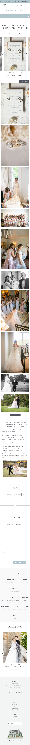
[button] (26, 16)
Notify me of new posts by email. (10, 558)
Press (15, 706)
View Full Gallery (15, 73)
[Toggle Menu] (26, 5)
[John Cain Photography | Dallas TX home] (8, 5)
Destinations (15, 720)
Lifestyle (15, 718)
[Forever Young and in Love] (15, 647)
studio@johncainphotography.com (15, 685)
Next (27, 653)
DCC (24, 494)
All (12, 22)
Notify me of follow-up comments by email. (12, 552)
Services (15, 700)
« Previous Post (7, 503)
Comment (5, 528)
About (15, 702)
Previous (3, 653)
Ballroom (8, 494)
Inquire (20, 5)
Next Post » (23, 503)
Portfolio (15, 704)
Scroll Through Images (15, 75)
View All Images (15, 414)
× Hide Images (24, 81)
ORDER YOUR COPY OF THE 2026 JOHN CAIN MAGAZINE (15, 1)
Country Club (17, 494)
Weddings (16, 22)
